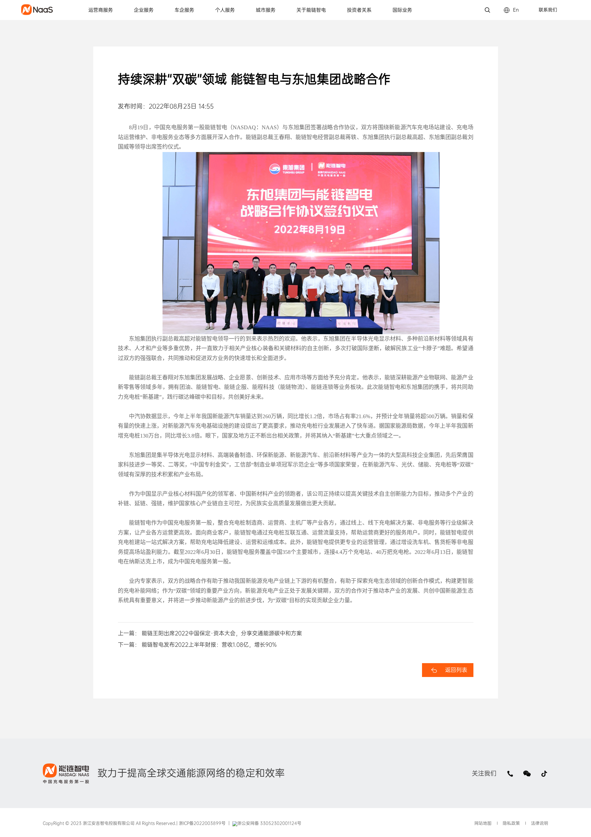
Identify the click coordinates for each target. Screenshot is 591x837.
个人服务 (225, 10)
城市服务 (265, 10)
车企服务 (184, 10)
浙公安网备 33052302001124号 (269, 823)
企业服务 (144, 10)
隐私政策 (511, 823)
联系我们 (548, 10)
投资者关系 (359, 10)
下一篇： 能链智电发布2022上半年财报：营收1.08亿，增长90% (197, 644)
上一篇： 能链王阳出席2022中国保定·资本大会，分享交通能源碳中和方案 (210, 633)
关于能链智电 (311, 10)
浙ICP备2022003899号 (202, 823)
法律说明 (539, 823)
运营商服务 (100, 10)
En (516, 10)
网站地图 (483, 823)
